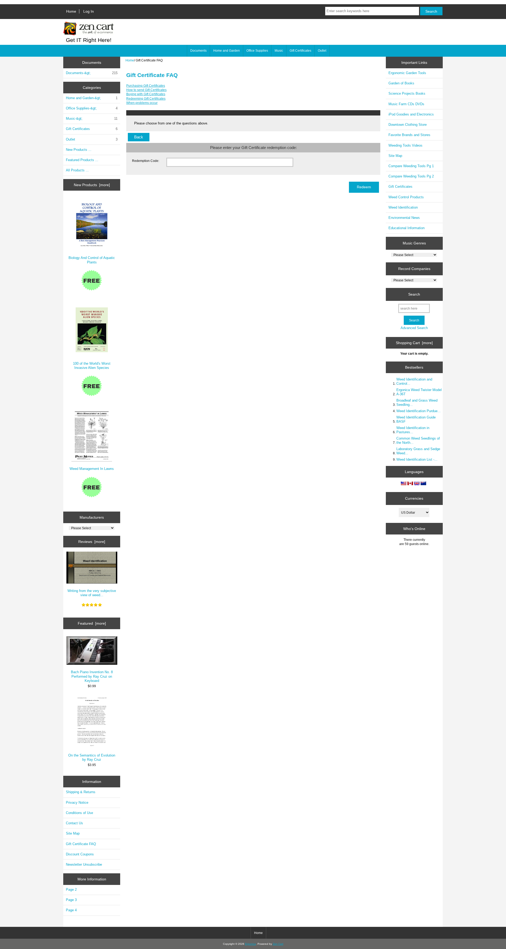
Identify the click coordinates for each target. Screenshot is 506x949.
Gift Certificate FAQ (81, 844)
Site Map (73, 833)
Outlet (322, 50)
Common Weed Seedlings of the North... (418, 440)
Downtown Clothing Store (407, 125)
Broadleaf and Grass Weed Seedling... (416, 402)
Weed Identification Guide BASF (416, 419)
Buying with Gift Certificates (145, 94)
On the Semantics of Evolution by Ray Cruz (91, 757)
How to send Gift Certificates (146, 89)
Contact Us (74, 823)
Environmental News (404, 218)
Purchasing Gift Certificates (145, 85)
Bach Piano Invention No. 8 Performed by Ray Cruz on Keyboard (92, 676)
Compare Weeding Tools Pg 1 (411, 166)
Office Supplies (257, 50)
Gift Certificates (300, 50)
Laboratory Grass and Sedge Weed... (418, 451)
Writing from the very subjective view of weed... (91, 593)
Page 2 (71, 890)
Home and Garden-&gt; (92, 98)
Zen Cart (278, 943)
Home (71, 11)
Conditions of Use (79, 813)
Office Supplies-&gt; (92, 108)
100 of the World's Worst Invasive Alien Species (91, 366)
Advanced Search (414, 328)
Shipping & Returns (80, 792)
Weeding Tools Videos (405, 145)
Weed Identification (403, 207)
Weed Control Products (406, 197)
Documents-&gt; (92, 73)
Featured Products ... (82, 160)
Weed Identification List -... (416, 459)
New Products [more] (92, 185)
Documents (198, 50)
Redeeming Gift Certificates (146, 98)
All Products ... (77, 170)
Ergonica (250, 943)
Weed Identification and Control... (414, 381)
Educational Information (406, 228)
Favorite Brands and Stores (409, 135)
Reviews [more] (91, 541)
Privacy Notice (77, 803)
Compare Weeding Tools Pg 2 (411, 176)
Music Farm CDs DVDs (406, 104)
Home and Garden (226, 50)
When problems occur (142, 102)
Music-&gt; (92, 119)
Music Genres (414, 243)
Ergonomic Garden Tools (407, 73)
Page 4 (71, 910)
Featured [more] (92, 623)
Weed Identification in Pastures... (412, 430)
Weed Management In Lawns (92, 469)
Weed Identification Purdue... (418, 411)
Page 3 (71, 900)
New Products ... (78, 150)
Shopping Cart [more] (414, 343)
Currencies (414, 498)
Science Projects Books (406, 93)
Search (414, 294)
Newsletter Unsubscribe (84, 864)
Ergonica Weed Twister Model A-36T (419, 392)
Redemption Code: (145, 160)
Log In (88, 11)
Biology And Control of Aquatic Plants (92, 260)
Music (279, 50)
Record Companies (414, 269)
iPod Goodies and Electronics (411, 114)
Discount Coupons (80, 854)
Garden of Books (401, 83)
